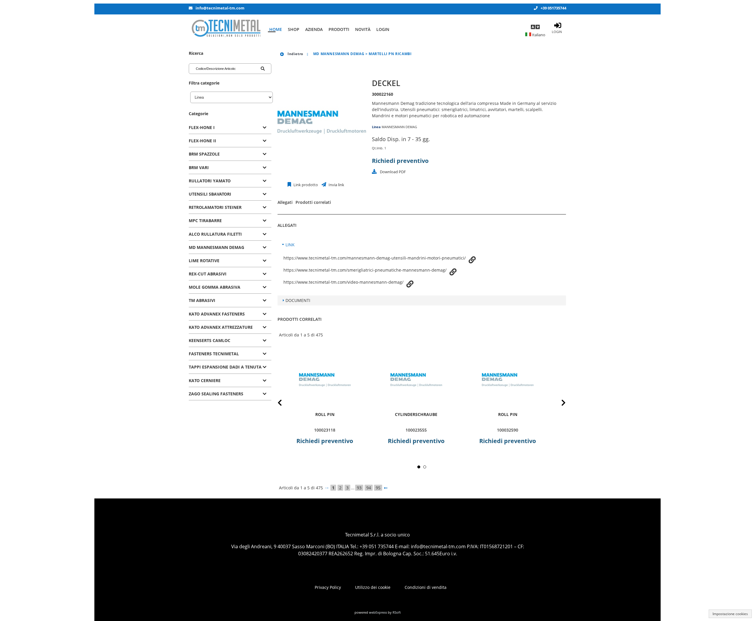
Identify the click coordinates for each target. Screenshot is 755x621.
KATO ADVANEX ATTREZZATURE (221, 327)
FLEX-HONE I (202, 127)
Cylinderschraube (416, 414)
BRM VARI (199, 167)
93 (359, 487)
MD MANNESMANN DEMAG (216, 247)
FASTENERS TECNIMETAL (214, 353)
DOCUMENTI (297, 300)
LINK (290, 244)
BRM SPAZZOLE (204, 154)
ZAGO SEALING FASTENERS (216, 394)
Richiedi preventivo (400, 161)
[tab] (230, 127)
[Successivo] (385, 487)
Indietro (294, 53)
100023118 (324, 430)
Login (382, 29)
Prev (284, 404)
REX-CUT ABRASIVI (207, 274)
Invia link (336, 184)
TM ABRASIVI (202, 300)
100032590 (507, 430)
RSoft (397, 612)
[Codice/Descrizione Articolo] (262, 68)
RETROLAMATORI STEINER (215, 207)
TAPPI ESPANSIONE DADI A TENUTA (225, 367)
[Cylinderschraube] (416, 380)
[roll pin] (325, 380)
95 (378, 487)
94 (368, 487)
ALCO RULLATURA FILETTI (215, 234)
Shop (293, 29)
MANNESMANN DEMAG (399, 127)
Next (559, 404)
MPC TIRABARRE (205, 220)
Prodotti (339, 29)
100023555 (416, 430)
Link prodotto (305, 184)
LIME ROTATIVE (204, 260)
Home (275, 29)
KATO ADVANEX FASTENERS (217, 314)
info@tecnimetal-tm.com (220, 8)
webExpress (378, 612)
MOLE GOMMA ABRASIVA (214, 287)
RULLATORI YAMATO (210, 181)
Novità (362, 29)
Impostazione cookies (730, 613)
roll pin (324, 414)
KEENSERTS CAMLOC (209, 340)
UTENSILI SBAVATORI (210, 194)
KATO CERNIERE (205, 380)
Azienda (314, 29)
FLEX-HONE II (202, 140)
